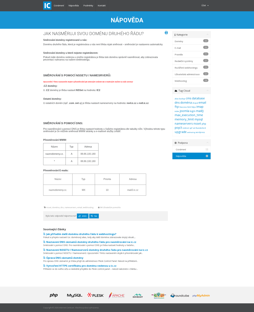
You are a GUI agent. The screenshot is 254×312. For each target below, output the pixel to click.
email (202, 102)
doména (186, 102)
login (192, 111)
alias (176, 98)
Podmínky (88, 5)
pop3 (178, 128)
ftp (177, 107)
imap (199, 107)
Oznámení (59, 5)
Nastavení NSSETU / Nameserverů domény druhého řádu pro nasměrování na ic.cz (97, 250)
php (204, 123)
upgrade (181, 132)
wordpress (200, 132)
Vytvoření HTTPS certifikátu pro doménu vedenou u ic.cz (81, 265)
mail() (200, 111)
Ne (95, 216)
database (198, 98)
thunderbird (201, 128)
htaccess (183, 107)
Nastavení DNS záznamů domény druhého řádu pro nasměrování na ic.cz (91, 242)
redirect (185, 128)
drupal (195, 103)
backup (182, 98)
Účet (204, 5)
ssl (194, 128)
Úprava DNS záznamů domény (64, 257)
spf (191, 128)
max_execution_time (189, 115)
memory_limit (184, 119)
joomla (184, 111)
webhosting (191, 132)
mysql (198, 119)
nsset (197, 123)
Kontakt (102, 5)
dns (177, 102)
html (189, 107)
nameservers (184, 123)
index (177, 111)
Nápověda (73, 5)
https (194, 107)
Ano (84, 216)
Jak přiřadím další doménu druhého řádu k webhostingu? (81, 234)
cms (188, 98)
